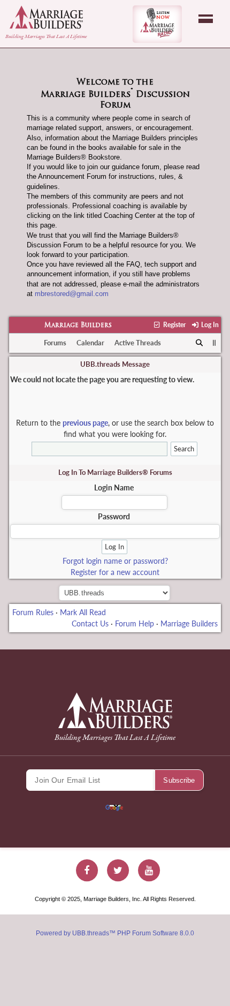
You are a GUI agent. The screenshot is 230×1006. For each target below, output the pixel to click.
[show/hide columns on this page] (214, 342)
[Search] (199, 343)
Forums (55, 342)
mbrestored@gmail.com (72, 294)
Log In (209, 325)
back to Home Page (46, 17)
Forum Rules (32, 612)
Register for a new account (115, 572)
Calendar (90, 342)
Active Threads (137, 342)
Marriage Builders (78, 325)
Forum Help (134, 623)
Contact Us (90, 623)
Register (173, 325)
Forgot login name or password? (115, 560)
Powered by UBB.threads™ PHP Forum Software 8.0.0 (115, 933)
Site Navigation (205, 18)
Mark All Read (83, 612)
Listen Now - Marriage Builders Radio (157, 24)
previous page (85, 422)
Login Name (114, 487)
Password (114, 516)
